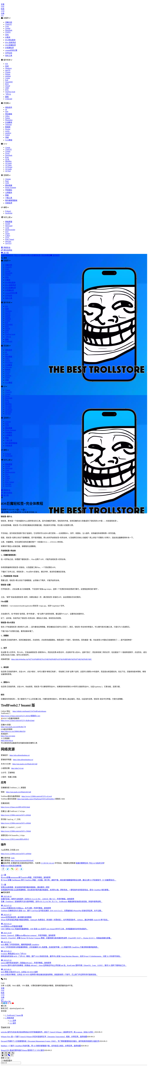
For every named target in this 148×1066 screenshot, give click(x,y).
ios (26, 510)
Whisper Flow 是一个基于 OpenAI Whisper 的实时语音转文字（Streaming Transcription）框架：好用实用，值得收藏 (44, 1037)
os (19, 510)
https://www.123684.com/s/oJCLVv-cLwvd (37, 796)
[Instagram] (8, 1003)
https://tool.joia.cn (7, 740)
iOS (8, 866)
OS (5, 866)
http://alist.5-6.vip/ (17, 768)
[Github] (2, 1003)
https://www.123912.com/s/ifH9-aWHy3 (15, 839)
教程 (2, 866)
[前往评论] (9, 1055)
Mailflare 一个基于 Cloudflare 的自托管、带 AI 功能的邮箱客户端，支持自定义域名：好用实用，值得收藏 (41, 1046)
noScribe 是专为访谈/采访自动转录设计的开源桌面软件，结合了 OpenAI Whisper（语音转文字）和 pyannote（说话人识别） (47, 1032)
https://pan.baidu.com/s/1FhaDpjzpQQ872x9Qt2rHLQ (36, 799)
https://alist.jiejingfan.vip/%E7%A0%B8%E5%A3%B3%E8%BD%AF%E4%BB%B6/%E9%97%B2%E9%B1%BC (51, 659)
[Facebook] (6, 1003)
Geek (13, 858)
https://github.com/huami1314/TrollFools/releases (29, 711)
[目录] (6, 1055)
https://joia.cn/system (8, 736)
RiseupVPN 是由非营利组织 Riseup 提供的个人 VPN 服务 (22, 1050)
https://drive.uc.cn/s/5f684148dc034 (13, 731)
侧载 (19, 866)
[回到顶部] (12, 1055)
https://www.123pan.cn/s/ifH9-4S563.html (15, 807)
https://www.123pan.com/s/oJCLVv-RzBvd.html (17, 720)
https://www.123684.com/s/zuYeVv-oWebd (16, 823)
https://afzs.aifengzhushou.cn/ (20, 755)
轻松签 (12, 866)
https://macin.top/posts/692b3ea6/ (22, 860)
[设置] (2, 1055)
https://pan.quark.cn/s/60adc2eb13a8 (24, 764)
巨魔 (16, 866)
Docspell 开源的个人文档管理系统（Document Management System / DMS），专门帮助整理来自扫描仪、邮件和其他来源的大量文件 (50, 1041)
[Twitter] (11, 1003)
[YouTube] (13, 1003)
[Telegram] (4, 1003)
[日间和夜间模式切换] (9, 1053)
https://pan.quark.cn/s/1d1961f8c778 (13, 727)
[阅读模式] (2, 1053)
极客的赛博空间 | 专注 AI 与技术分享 (90, 863)
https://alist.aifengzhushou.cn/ (23, 760)
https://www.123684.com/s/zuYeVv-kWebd (16, 815)
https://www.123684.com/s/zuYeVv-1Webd (16, 831)
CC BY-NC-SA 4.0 (47, 863)
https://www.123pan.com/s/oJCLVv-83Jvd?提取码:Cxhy (20, 716)
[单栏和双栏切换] (13, 1053)
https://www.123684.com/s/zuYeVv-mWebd (16, 854)
